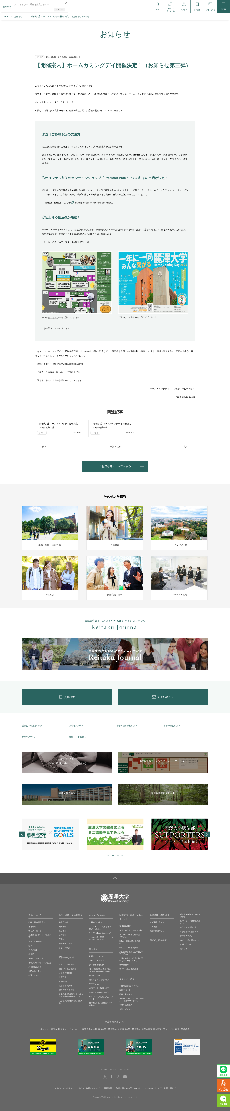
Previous (22, 834)
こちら (53, 317)
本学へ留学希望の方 (188, 927)
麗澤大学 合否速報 (66, 990)
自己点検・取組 (35, 971)
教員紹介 (32, 954)
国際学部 (62, 926)
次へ (186, 446)
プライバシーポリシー (64, 1088)
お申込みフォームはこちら (56, 328)
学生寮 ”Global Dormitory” (100, 933)
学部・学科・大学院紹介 (70, 915)
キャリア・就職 (126, 979)
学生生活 (93, 949)
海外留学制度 (125, 926)
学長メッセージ (35, 931)
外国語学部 (63, 922)
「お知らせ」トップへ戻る (115, 466)
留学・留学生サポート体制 (130, 930)
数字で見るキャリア (127, 994)
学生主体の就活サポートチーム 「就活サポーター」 (131, 999)
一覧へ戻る (115, 446)
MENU (223, 9)
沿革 (30, 946)
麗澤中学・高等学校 (107, 1029)
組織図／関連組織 (35, 958)
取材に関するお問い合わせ (128, 1088)
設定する (59, 10)
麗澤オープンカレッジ (71, 1029)
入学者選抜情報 (65, 973)
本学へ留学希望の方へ (127, 726)
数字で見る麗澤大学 (36, 922)
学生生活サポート (96, 984)
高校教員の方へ (76, 726)
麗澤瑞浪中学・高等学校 (129, 1029)
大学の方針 (33, 950)
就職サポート (125, 990)
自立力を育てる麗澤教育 (99, 980)
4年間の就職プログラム (129, 986)
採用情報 (108, 1088)
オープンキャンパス (67, 964)
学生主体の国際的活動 (128, 948)
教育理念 (32, 926)
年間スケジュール (96, 956)
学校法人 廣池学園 (50, 1029)
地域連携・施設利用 (159, 915)
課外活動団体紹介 (96, 965)
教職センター (94, 975)
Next (207, 834)
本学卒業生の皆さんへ (189, 932)
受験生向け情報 (66, 957)
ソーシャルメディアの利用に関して (160, 1088)
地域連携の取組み (157, 922)
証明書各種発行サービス (99, 992)
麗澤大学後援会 (182, 1029)
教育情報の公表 (35, 967)
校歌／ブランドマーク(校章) (40, 963)
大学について (34, 915)
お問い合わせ (185, 944)
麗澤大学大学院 (89, 1029)
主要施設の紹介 (95, 922)
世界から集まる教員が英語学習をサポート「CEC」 (131, 959)
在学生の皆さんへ (187, 936)
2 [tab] (113, 855)
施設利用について (157, 931)
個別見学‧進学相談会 (67, 969)
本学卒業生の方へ (172, 726)
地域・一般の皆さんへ (189, 940)
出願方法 (62, 977)
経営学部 (62, 935)
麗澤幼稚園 (146, 1029)
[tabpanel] (50, 834)
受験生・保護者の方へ (32, 726)
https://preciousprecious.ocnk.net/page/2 (94, 203)
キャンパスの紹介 (97, 915)
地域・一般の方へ (77, 737)
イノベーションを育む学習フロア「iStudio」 (101, 927)
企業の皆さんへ (125, 1009)
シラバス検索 (64, 948)
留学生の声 (124, 965)
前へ (44, 446)
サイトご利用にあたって (89, 1088)
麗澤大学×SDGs (35, 941)
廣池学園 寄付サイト (163, 1029)
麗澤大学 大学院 (65, 943)
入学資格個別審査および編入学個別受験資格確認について (71, 995)
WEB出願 (63, 981)
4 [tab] (122, 855)
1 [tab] (108, 855)
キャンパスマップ (96, 960)
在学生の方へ (28, 737)
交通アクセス (34, 975)
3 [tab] (117, 855)
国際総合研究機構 (158, 940)
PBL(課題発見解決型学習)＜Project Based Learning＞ (100, 970)
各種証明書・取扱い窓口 (99, 988)
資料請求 (183, 949)
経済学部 (62, 931)
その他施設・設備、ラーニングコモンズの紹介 (101, 938)
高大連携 (153, 926)
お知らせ (18, 16)
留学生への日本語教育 (128, 969)
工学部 (61, 939)
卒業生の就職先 (125, 1005)
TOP (6, 16)
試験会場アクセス (66, 986)
